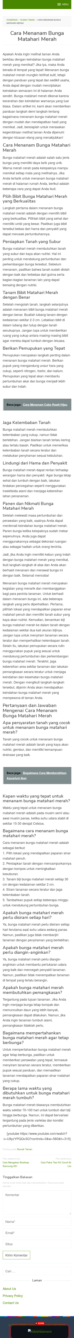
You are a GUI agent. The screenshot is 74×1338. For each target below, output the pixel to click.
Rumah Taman (24, 1149)
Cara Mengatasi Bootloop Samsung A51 (16, 1162)
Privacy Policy (13, 1295)
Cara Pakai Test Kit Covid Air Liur (56, 1162)
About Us (9, 1288)
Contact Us (11, 1302)
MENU (65, 4)
